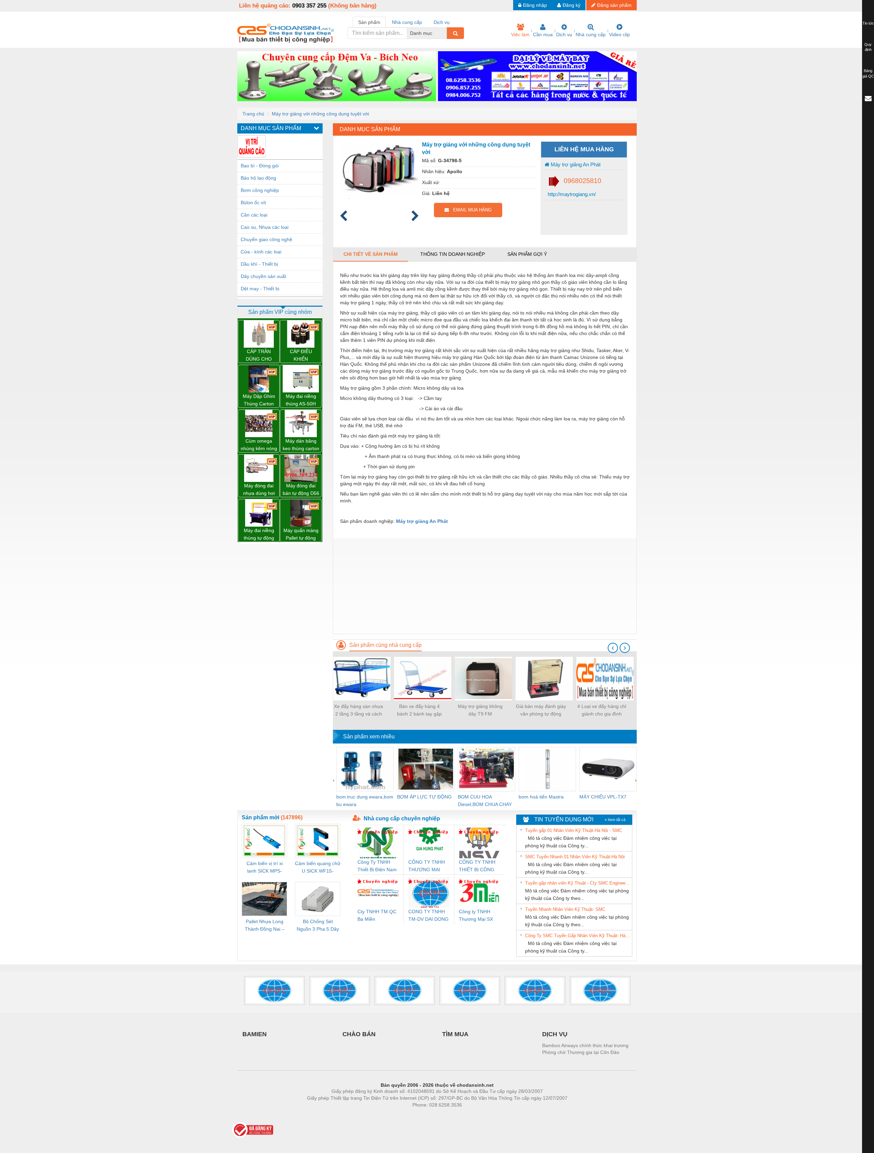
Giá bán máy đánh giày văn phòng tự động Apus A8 (541, 711)
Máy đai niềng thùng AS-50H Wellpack (301, 400)
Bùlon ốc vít (253, 202)
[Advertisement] (484, 586)
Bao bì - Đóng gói (260, 165)
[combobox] (444, 33)
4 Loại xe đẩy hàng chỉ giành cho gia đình (601, 710)
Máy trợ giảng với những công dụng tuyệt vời (320, 113)
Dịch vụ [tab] (442, 22)
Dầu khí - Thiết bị (259, 264)
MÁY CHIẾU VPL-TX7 (602, 797)
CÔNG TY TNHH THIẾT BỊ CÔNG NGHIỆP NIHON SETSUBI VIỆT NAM (477, 866)
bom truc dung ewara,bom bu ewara (364, 800)
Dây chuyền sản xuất (263, 276)
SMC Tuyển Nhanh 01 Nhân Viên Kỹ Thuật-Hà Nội (575, 856)
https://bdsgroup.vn (428, 1115)
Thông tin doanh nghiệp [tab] (452, 254)
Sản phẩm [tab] (369, 22)
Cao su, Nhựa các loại (264, 227)
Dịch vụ (564, 34)
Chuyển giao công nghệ (266, 239)
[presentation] (613, 648)
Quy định (868, 47)
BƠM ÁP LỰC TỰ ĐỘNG (424, 797)
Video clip (619, 34)
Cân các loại (254, 215)
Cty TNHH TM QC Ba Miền (376, 915)
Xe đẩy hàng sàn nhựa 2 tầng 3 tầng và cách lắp (358, 711)
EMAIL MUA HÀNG (470, 209)
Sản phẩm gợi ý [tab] (527, 254)
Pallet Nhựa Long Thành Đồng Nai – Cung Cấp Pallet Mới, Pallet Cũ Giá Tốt (264, 926)
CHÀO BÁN (359, 1034)
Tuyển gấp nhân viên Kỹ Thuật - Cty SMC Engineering (577, 883)
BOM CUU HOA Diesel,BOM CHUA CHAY (485, 800)
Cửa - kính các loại (261, 251)
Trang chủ (253, 113)
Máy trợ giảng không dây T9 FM (480, 710)
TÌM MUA (455, 1034)
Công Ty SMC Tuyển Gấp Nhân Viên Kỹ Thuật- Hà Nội (577, 935)
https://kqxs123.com (470, 1115)
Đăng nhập (535, 5)
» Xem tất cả (615, 820)
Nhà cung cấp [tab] (407, 22)
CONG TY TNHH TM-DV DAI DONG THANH (428, 916)
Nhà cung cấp (591, 34)
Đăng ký (571, 5)
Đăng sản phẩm (614, 5)
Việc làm (520, 34)
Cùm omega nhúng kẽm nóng (259, 444)
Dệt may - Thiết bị (260, 288)
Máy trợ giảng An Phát (575, 164)
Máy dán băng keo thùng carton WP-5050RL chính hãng (301, 445)
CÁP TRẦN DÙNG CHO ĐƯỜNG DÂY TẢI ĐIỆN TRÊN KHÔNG (259, 356)
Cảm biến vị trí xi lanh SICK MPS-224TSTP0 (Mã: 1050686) (264, 868)
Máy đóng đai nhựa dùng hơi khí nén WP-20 (259, 490)
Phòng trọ (392, 1115)
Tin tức (868, 23)
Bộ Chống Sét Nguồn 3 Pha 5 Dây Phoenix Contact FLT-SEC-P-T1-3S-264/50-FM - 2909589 (318, 926)
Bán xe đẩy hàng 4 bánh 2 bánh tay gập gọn (419, 711)
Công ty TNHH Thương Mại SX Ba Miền (476, 916)
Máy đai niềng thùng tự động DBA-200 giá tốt (259, 535)
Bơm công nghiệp (260, 190)
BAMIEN (254, 1034)
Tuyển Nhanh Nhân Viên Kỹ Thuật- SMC (565, 909)
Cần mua (543, 34)
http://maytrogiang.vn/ (571, 194)
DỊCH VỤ (554, 1034)
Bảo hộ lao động (258, 178)
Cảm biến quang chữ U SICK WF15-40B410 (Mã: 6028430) (317, 868)
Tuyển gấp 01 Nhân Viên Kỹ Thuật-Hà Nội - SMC (573, 830)
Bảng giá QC (868, 73)
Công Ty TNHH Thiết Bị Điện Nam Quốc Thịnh (377, 866)
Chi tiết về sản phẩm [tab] (370, 254)
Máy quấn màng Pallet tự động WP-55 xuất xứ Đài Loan (301, 535)
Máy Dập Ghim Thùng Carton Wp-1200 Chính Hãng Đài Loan (259, 400)
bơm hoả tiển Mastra (541, 797)
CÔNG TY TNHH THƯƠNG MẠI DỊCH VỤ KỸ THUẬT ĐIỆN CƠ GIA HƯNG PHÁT (427, 866)
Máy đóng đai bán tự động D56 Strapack (301, 490)
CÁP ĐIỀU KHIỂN (301, 355)
